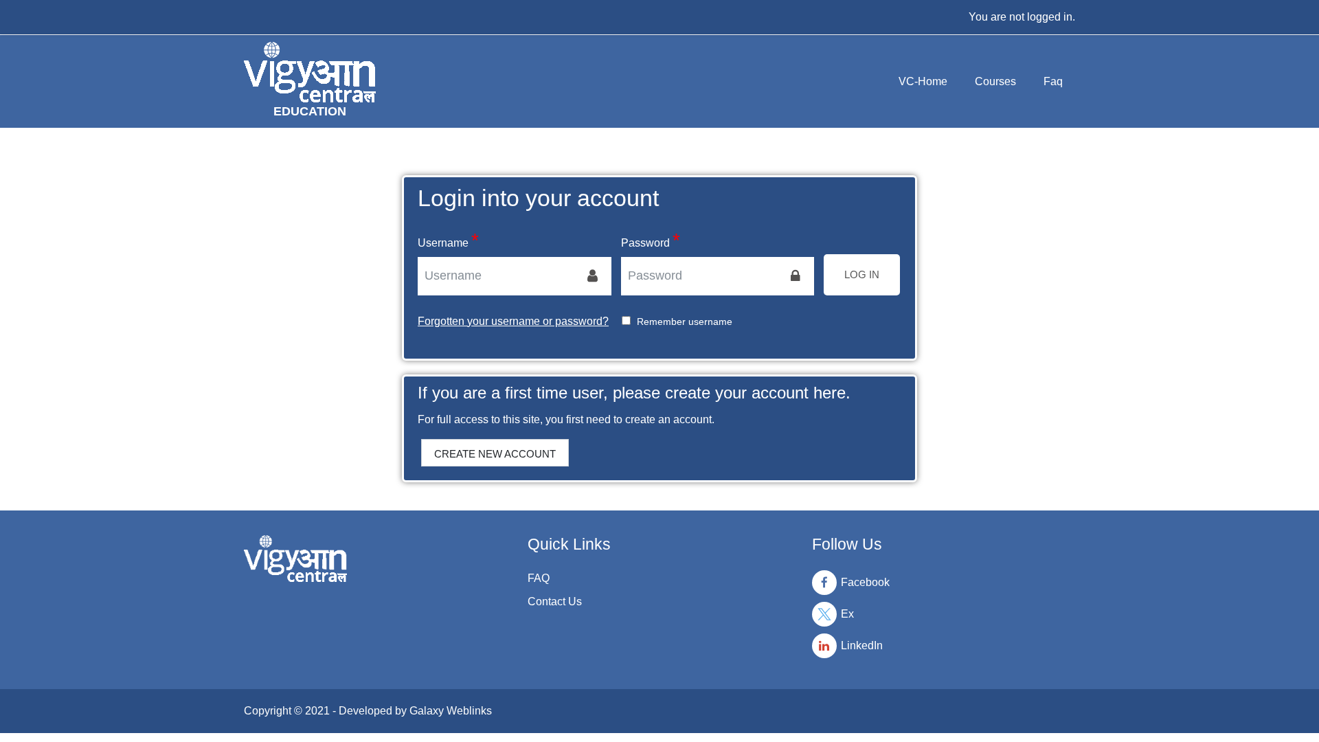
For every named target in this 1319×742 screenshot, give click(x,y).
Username (443, 243)
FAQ (539, 578)
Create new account (495, 454)
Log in (861, 274)
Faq (1053, 81)
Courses (995, 81)
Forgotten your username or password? (513, 321)
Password (645, 243)
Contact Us (555, 601)
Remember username (684, 321)
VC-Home (923, 81)
